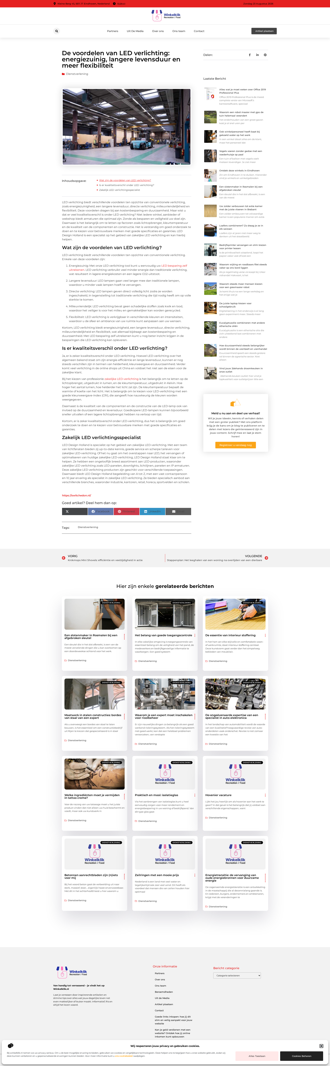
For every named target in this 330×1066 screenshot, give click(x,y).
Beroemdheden (164, 991)
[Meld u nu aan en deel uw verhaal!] (235, 402)
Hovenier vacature (218, 795)
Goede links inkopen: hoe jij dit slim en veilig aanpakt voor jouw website (173, 1020)
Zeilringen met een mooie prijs (157, 875)
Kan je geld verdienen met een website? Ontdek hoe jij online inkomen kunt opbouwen (172, 1033)
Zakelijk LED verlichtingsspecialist (119, 189)
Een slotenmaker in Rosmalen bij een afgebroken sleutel (90, 637)
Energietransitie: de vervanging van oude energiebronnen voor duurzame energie (232, 877)
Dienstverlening (77, 74)
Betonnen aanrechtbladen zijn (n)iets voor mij (91, 876)
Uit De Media (135, 31)
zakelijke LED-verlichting (121, 379)
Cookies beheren (301, 1056)
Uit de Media (162, 998)
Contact (199, 31)
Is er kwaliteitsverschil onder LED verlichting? (126, 185)
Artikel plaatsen (164, 1004)
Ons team (178, 31)
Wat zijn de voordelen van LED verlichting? (125, 180)
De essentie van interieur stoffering (230, 635)
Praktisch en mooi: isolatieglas (156, 795)
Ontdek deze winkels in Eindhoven (239, 170)
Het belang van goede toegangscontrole (163, 635)
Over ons (158, 31)
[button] (321, 1046)
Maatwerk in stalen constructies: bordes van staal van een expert (92, 716)
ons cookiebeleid (124, 1056)
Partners (112, 31)
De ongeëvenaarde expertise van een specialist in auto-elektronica (231, 716)
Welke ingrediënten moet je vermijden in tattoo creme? (92, 796)
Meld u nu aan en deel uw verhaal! (235, 413)
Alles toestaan (257, 1056)
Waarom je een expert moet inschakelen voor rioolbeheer (163, 716)
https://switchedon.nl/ (76, 495)
